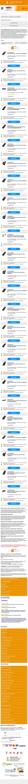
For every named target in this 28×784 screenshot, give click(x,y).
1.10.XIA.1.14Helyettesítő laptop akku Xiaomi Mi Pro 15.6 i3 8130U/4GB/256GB (16, 309)
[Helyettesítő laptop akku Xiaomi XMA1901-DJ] (4, 292)
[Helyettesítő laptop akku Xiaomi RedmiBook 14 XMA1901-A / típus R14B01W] (4, 419)
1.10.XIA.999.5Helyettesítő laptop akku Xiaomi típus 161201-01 (16, 454)
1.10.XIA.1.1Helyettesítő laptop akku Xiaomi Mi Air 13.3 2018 (16, 70)
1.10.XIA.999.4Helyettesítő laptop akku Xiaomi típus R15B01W (16, 254)
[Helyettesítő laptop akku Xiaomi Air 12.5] (4, 164)
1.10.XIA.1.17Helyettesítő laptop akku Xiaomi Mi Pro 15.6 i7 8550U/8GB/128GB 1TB (16, 126)
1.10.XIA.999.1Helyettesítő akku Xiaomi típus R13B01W (16, 437)
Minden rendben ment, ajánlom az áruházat (11, 615)
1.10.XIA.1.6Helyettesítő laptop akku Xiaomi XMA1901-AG (17, 382)
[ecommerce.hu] (13, 761)
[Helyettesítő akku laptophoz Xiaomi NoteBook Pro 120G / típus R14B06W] (4, 237)
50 (4, 43)
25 (3, 43)
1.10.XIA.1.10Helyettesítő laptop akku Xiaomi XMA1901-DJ (17, 290)
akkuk (10, 775)
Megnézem (13, 65)
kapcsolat (3, 575)
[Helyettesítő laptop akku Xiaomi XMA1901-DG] (4, 200)
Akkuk (6, 16)
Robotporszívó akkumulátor (8, 693)
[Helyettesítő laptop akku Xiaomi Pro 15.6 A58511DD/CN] (4, 146)
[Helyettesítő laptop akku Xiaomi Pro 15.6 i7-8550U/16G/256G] (4, 347)
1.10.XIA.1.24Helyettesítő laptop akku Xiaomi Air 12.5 (16, 163)
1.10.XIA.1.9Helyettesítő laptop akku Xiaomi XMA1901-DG (17, 199)
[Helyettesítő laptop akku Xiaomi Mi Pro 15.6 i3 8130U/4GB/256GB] (4, 310)
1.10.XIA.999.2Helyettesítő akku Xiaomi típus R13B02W (16, 53)
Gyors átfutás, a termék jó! (8, 607)
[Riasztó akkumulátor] (14, 703)
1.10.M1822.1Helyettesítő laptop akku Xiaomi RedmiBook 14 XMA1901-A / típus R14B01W (15, 418)
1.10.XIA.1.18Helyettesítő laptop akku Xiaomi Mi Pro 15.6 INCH (16, 327)
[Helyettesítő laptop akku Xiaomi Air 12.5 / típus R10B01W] (4, 218)
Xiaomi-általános (17, 16)
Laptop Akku (11, 16)
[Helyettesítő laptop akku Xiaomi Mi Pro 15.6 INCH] (4, 328)
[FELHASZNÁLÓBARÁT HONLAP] (7, 766)
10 (1, 43)
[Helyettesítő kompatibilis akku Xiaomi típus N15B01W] (4, 474)
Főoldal (2, 16)
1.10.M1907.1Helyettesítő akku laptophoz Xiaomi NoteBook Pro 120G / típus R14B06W (15, 235)
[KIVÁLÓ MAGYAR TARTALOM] (19, 766)
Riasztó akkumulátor (6, 705)
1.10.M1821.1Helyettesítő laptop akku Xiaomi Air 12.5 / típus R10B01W (16, 217)
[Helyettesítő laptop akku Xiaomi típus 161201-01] (4, 456)
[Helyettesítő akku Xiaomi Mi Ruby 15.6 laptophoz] (4, 365)
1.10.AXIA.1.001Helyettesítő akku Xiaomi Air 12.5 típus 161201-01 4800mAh (16, 491)
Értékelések (4, 600)
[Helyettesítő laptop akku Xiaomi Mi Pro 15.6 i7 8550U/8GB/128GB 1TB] (4, 128)
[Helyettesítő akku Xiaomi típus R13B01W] (4, 438)
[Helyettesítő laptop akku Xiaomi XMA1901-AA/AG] (4, 182)
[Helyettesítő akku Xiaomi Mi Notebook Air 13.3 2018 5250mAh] (4, 402)
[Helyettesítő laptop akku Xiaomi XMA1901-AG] (4, 383)
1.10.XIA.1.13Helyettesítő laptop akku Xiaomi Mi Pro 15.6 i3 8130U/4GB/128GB (16, 108)
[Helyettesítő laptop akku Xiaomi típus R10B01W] (4, 273)
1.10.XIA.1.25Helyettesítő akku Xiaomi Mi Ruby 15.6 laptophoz (16, 364)
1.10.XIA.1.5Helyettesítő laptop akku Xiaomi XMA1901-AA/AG (17, 180)
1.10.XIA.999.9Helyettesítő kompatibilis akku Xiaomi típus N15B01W (16, 473)
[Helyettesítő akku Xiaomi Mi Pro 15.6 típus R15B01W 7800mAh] (4, 90)
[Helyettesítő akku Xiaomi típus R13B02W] (4, 55)
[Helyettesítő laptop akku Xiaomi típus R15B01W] (4, 255)
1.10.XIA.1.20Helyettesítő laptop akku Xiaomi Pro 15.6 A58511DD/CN (16, 145)
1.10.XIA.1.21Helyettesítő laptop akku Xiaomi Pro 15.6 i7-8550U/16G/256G (16, 345)
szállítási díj (16, 546)
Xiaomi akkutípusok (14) (14, 25)
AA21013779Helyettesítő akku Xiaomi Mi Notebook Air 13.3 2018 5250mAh (17, 400)
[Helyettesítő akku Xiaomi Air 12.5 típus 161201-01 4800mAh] (4, 492)
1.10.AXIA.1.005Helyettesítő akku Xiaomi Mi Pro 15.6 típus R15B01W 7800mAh (17, 89)
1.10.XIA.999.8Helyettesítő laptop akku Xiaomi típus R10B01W (16, 272)
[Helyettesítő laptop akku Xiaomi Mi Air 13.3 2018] (4, 72)
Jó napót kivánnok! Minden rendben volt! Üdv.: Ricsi (12, 604)
